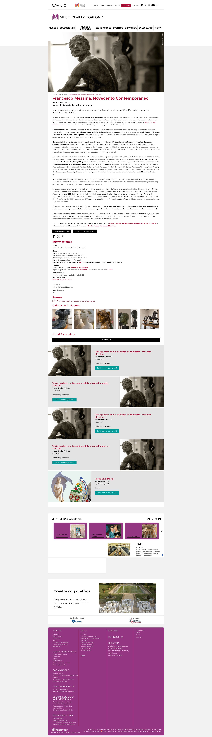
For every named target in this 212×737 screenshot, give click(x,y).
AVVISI (82, 262)
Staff (54, 640)
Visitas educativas (87, 642)
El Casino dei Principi (60, 689)
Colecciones (67, 28)
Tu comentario (86, 650)
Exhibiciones (103, 28)
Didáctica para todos (115, 648)
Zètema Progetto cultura (62, 279)
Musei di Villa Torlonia (82, 17)
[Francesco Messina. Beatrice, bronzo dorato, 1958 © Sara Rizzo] (106, 319)
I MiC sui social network (97, 535)
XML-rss (158, 731)
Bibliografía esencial (60, 720)
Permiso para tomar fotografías (64, 724)
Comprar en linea (61, 231)
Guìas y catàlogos (87, 646)
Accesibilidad (85, 648)
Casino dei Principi (63, 687)
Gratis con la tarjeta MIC (85, 231)
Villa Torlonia (57, 636)
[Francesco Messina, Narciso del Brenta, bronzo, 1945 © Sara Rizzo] (62, 323)
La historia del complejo (61, 704)
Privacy (105, 731)
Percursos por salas (59, 665)
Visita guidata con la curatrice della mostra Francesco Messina (123, 352)
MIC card (83, 270)
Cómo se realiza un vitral (61, 663)
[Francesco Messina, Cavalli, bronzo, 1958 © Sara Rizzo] (149, 319)
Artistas (55, 659)
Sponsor (139, 637)
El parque (56, 638)
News (138, 632)
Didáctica (131, 28)
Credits (134, 731)
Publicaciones (58, 718)
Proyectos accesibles (115, 655)
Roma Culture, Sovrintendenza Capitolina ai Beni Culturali (133, 223)
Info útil (83, 634)
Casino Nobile (61, 670)
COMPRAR (126, 5)
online (110, 270)
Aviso (138, 635)
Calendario (145, 28)
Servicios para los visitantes (90, 638)
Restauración (57, 661)
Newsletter (57, 646)
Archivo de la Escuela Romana (64, 691)
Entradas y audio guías (89, 636)
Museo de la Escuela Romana (63, 679)
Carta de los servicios (60, 644)
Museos (53, 28)
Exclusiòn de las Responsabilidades (119, 731)
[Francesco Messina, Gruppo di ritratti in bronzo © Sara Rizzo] (127, 319)
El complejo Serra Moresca (62, 702)
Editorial (56, 634)
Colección (56, 657)
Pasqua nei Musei (104, 479)
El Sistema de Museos (60, 642)
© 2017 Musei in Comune (91, 731)
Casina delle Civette (65, 652)
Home (54, 94)
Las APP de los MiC (87, 644)
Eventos (118, 28)
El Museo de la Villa (60, 681)
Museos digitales (85, 28)
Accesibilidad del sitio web (146, 731)
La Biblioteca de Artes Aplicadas (64, 722)
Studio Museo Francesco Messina (101, 226)
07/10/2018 (148, 552)
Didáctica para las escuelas (118, 646)
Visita (157, 28)
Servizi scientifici (63, 715)
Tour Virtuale (132, 536)
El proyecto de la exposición (63, 710)
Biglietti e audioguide (79, 268)
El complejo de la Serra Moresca (63, 698)
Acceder (135, 5)
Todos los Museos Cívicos (109, 5)
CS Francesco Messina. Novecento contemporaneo (74, 301)
